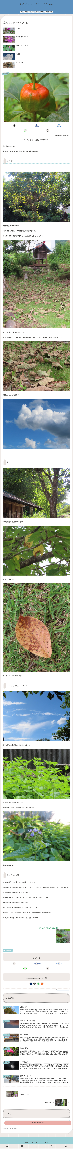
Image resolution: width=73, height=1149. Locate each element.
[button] (48, 130)
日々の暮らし (8, 950)
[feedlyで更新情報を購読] (38, 984)
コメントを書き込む (37, 1122)
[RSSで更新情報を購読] (42, 984)
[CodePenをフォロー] (34, 984)
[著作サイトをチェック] (30, 984)
